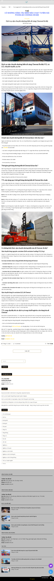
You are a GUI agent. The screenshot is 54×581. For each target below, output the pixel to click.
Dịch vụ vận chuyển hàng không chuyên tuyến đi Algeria (14, 396)
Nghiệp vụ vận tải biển (8, 451)
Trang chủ (3, 7)
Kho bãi (4, 438)
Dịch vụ (4, 417)
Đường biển (27, 18)
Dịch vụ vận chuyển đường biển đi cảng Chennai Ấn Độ (27, 21)
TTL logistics (32, 579)
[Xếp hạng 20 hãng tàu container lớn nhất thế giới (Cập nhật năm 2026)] (5, 570)
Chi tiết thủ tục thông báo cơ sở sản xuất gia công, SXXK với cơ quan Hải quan (19, 402)
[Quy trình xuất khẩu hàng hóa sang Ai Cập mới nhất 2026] (5, 552)
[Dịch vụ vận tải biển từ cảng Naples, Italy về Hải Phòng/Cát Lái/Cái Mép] (5, 527)
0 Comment (17, 343)
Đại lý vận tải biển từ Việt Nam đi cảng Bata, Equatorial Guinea (15, 393)
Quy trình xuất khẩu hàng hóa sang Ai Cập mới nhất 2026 (24, 550)
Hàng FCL (5, 429)
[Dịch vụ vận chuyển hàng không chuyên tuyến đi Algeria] (5, 518)
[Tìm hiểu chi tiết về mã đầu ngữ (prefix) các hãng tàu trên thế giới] (5, 561)
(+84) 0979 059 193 (6, 382)
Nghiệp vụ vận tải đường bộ (9, 454)
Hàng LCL (5, 435)
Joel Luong (28, 23)
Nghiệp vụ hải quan (7, 448)
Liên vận (4, 442)
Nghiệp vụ (5, 445)
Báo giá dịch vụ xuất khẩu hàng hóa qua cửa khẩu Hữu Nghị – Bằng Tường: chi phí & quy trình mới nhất (25, 405)
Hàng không (5, 432)
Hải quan (5, 426)
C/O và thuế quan (6, 414)
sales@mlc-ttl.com (9, 339)
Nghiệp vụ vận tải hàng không (9, 457)
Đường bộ (5, 423)
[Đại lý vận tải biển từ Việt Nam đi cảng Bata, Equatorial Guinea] (5, 510)
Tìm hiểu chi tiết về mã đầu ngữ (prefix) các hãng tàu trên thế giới (26, 559)
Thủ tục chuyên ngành (8, 460)
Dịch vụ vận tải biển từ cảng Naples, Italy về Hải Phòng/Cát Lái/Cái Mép (17, 399)
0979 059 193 (9, 336)
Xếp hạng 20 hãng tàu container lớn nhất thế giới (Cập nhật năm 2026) (27, 567)
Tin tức (4, 463)
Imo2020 (6, 147)
